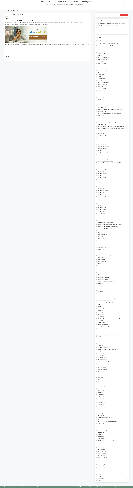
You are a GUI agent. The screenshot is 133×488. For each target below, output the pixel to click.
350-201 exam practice (101, 259)
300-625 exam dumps (101, 117)
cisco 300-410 (100, 164)
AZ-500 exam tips (101, 438)
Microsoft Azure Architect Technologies (104, 333)
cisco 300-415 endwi (101, 179)
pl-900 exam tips (100, 396)
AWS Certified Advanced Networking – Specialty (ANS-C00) (107, 43)
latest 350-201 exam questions (60, 22)
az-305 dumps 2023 (101, 425)
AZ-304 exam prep (101, 413)
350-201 (7, 18)
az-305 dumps (100, 423)
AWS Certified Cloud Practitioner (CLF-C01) (105, 45)
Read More (7, 56)
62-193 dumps (100, 308)
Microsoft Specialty (101, 464)
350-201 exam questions (102, 261)
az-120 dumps (100, 465)
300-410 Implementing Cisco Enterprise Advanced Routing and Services (109, 109)
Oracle (99, 476)
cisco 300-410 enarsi (101, 169)
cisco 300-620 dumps (101, 135)
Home (29, 7)
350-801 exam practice (101, 65)
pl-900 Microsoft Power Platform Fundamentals (105, 398)
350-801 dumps (100, 61)
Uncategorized (100, 478)
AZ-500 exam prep (101, 436)
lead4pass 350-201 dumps (9, 24)
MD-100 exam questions (102, 447)
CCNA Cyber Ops (100, 74)
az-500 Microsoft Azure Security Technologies (105, 363)
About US (103, 7)
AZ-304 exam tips (101, 415)
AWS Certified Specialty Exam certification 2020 (105, 42)
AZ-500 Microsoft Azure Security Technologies (105, 440)
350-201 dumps (100, 257)
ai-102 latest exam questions (102, 347)
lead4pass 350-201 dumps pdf (20, 24)
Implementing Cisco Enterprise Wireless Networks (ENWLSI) (107, 226)
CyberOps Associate (101, 230)
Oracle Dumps (64, 7)
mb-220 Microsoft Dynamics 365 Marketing (105, 373)
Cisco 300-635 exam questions (103, 146)
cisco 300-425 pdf (101, 192)
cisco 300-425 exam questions (103, 190)
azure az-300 (100, 320)
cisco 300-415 (100, 175)
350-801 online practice (101, 70)
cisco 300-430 (100, 194)
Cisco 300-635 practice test (102, 148)
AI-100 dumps (100, 404)
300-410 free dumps (101, 107)
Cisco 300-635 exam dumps (102, 144)
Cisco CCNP (100, 99)
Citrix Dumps (81, 7)
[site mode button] (125, 3)
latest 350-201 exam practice (36, 22)
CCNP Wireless (100, 97)
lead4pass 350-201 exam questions (42, 24)
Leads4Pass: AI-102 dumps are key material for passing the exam (108, 27)
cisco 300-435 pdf (101, 211)
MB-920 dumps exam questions (103, 381)
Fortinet (99, 272)
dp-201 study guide (101, 316)
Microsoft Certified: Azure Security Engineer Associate (107, 349)
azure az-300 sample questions (103, 326)
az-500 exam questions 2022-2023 (103, 361)
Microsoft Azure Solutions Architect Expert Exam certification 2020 (109, 318)
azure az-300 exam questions (103, 324)
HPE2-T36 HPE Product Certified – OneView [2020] (106, 302)
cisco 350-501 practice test (102, 159)
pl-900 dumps (100, 392)
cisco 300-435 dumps (101, 207)
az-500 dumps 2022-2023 (102, 355)
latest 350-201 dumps (27, 22)
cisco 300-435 (100, 205)
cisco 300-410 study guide (102, 173)
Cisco (99, 52)
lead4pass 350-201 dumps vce (30, 24)
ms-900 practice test (101, 474)
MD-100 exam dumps (101, 442)
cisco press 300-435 (101, 220)
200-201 (99, 232)
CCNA (99, 72)
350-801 (99, 55)
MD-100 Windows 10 (101, 451)
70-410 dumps (100, 310)
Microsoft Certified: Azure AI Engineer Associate (106, 335)
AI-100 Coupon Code (101, 402)
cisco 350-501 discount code (102, 152)
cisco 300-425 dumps (101, 186)
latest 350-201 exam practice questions (48, 22)
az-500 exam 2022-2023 (102, 357)
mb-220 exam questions (102, 369)
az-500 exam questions (102, 359)
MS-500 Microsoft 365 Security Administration (105, 459)
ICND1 (99, 263)
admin (16, 22)
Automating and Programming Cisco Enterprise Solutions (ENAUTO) (109, 162)
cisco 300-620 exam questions (103, 137)
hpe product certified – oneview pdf (103, 300)
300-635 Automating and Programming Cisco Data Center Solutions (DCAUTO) (111, 126)
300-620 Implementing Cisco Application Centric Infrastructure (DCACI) (109, 113)
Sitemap (97, 7)
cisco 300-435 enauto (101, 209)
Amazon (99, 40)
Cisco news (99, 265)
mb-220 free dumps (101, 371)
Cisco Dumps (36, 7)
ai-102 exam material (101, 343)
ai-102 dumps (100, 338)
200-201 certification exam (102, 234)
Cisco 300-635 (100, 142)
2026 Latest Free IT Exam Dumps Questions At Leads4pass (65, 2)
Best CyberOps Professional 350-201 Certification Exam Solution (19, 20)
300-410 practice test (101, 111)
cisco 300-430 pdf (101, 203)
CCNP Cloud (100, 76)
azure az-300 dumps (101, 322)
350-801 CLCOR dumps (101, 59)
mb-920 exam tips (101, 390)
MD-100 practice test (101, 449)
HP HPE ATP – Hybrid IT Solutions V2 (104, 275)
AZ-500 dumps (100, 434)
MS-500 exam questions (102, 457)
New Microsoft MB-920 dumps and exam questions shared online (108, 32)
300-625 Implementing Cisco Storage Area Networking (107, 122)
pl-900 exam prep (101, 394)
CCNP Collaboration (101, 78)
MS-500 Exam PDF (101, 455)
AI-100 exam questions (101, 406)
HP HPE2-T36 (100, 291)
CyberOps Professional (101, 249)
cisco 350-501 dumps (101, 154)
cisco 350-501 (100, 150)
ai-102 (99, 336)
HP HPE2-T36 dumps (101, 293)
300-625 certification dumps (102, 115)
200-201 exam (100, 238)
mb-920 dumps (100, 377)
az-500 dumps (100, 312)
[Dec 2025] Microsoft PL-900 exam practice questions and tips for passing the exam (111, 23)
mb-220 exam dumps (101, 367)
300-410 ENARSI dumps (102, 100)
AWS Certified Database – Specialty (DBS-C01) (105, 47)
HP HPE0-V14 (100, 283)
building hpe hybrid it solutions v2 (103, 279)
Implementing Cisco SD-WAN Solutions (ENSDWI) (106, 228)
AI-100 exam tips (100, 408)
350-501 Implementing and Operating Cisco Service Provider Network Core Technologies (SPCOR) (112, 129)
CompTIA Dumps (55, 7)
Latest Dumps (89, 7)
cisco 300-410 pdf (101, 171)
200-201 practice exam (101, 245)
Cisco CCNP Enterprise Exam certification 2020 (105, 161)
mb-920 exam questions (102, 388)
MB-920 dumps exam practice (103, 379)
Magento (99, 304)
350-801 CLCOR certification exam (103, 57)
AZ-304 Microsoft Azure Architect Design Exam (105, 417)
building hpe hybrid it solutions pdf (103, 277)
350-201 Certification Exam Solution (104, 255)
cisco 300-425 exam (101, 188)
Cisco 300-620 (100, 133)
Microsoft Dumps (45, 7)
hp (98, 274)
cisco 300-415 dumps (101, 177)
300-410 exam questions (102, 105)
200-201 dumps (100, 236)
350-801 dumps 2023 (101, 63)
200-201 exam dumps (101, 240)
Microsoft (99, 306)
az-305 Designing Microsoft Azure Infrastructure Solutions (107, 421)
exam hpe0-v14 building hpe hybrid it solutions (105, 281)
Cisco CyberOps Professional (81, 44)
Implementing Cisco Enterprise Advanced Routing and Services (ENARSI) (110, 224)
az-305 (99, 419)
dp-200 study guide (101, 314)
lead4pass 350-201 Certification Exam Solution (74, 22)
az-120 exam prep (101, 467)
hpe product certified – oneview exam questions (106, 298)
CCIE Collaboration (101, 53)
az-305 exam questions (102, 430)
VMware (99, 480)
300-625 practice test (101, 124)
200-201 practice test (101, 247)
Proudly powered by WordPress (20, 486)
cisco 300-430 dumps (101, 196)
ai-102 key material (101, 345)
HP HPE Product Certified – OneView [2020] (105, 290)
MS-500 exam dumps (101, 453)
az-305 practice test (101, 432)
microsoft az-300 (100, 328)
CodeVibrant (37, 486)
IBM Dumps (72, 7)
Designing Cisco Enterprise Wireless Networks (105, 222)
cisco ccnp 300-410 (101, 213)
